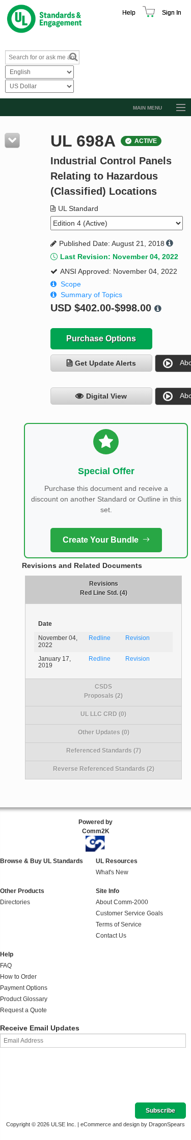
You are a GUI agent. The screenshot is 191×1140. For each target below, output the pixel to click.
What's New (112, 872)
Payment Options (23, 987)
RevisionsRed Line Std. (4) (103, 588)
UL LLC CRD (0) (103, 714)
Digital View (106, 396)
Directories (15, 902)
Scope (71, 284)
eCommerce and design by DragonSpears (132, 1124)
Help (128, 12)
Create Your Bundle (101, 540)
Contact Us (111, 935)
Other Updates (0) (103, 732)
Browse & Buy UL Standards (41, 861)
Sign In (171, 12)
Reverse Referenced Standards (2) (103, 768)
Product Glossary (23, 999)
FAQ (6, 965)
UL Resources (117, 861)
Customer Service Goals (129, 913)
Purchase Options (101, 338)
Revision (137, 638)
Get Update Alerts (105, 363)
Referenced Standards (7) (103, 750)
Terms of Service (119, 924)
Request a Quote (23, 1010)
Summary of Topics (91, 295)
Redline (100, 638)
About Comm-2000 (122, 902)
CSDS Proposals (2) (103, 691)
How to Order (18, 976)
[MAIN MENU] (176, 108)
